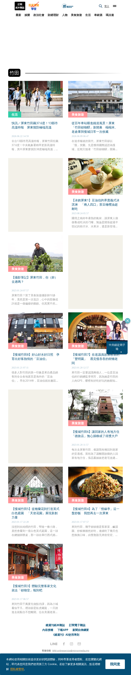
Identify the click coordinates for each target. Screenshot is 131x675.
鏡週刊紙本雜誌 (55, 625)
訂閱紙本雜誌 (20, 6)
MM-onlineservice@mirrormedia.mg (70, 650)
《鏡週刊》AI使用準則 (65, 635)
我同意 (115, 664)
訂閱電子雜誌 (77, 625)
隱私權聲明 (17, 669)
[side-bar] (114, 6)
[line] (54, 644)
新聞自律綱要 (80, 630)
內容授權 (47, 630)
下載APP (62, 630)
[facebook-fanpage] (64, 644)
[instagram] (71, 644)
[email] (79, 644)
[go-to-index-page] (67, 6)
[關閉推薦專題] (127, 320)
